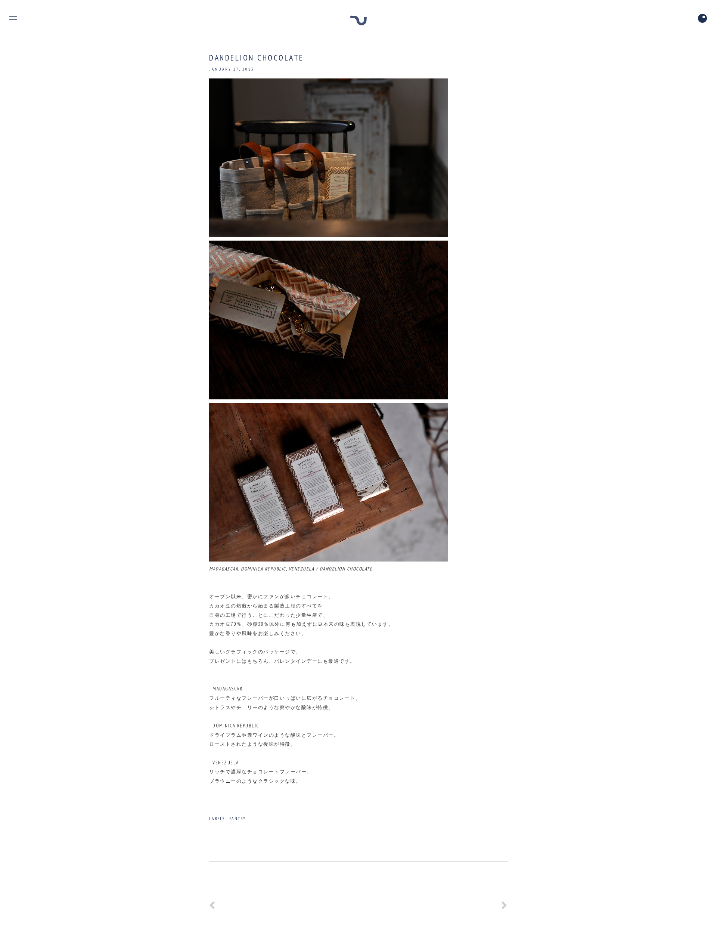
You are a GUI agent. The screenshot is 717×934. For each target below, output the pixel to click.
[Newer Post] (212, 908)
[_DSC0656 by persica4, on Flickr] (328, 398)
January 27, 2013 (231, 69)
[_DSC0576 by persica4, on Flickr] (328, 560)
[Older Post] (504, 908)
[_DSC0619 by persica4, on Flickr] (328, 235)
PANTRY (237, 818)
